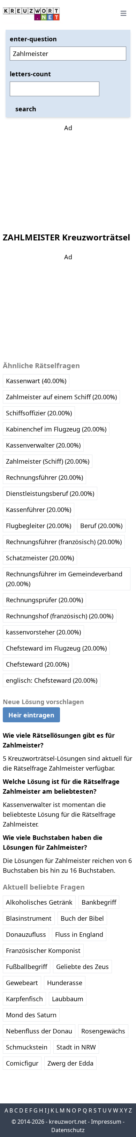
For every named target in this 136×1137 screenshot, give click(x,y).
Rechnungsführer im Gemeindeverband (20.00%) (64, 579)
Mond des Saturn (31, 1015)
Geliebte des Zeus (82, 966)
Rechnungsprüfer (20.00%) (44, 600)
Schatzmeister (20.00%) (40, 558)
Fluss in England (79, 934)
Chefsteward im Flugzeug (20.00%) (56, 648)
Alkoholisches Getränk (39, 902)
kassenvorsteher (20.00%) (43, 632)
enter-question (33, 39)
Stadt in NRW (76, 1047)
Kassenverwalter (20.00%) (43, 445)
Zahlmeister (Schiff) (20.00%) (47, 461)
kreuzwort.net (67, 1121)
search (25, 109)
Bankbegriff (99, 902)
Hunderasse (64, 982)
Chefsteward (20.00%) (37, 664)
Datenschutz (68, 1130)
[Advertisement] (68, 176)
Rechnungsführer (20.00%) (44, 477)
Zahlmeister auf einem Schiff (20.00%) (61, 397)
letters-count (30, 74)
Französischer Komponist (43, 950)
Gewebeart (22, 982)
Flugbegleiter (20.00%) (38, 525)
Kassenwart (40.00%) (36, 381)
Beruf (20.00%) (101, 525)
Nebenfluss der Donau (39, 1031)
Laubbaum (67, 999)
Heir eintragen (31, 715)
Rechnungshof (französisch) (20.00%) (59, 616)
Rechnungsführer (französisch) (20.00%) (64, 542)
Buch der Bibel (82, 918)
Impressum (106, 1121)
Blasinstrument (29, 918)
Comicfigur (22, 1063)
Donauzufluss (26, 934)
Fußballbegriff (26, 966)
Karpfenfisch (24, 999)
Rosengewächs (103, 1031)
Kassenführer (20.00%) (38, 509)
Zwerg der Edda (70, 1063)
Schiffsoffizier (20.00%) (39, 413)
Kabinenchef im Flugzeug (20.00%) (56, 429)
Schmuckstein (26, 1047)
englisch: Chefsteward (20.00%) (51, 680)
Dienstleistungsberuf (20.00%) (50, 493)
